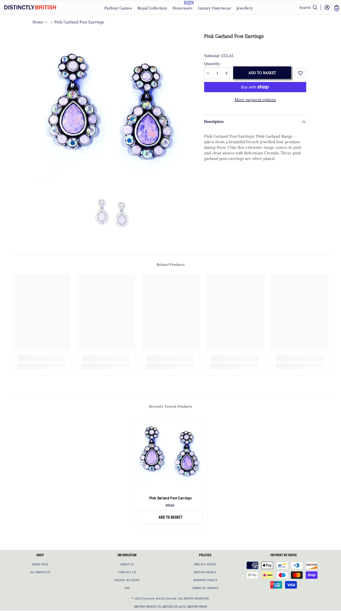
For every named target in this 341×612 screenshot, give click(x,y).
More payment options (255, 99)
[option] (112, 110)
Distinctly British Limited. (160, 598)
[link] (41, 358)
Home (38, 22)
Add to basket (262, 72)
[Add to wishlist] (300, 73)
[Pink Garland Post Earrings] (170, 453)
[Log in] (327, 7)
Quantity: (212, 63)
